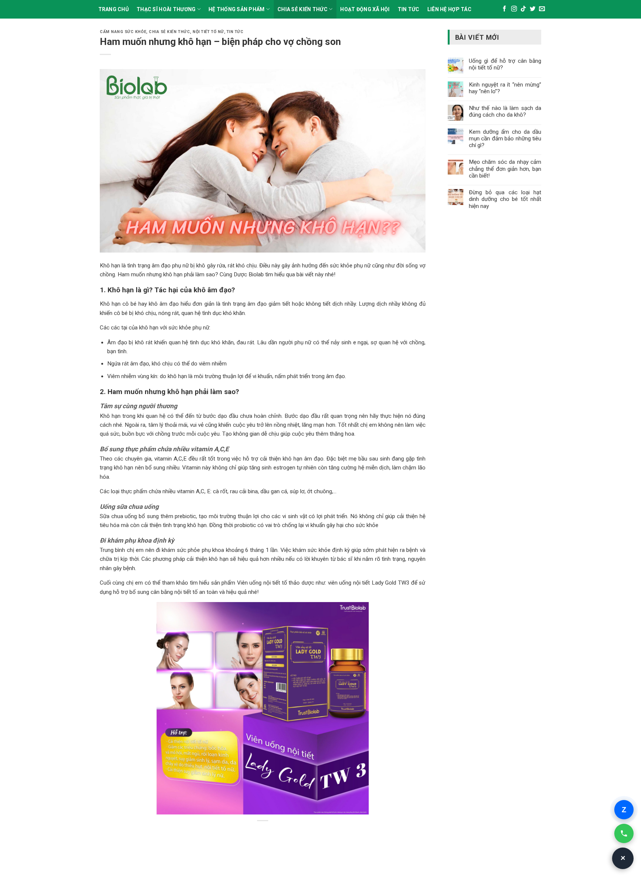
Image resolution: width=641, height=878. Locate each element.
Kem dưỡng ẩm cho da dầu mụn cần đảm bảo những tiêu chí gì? (505, 139)
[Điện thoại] (624, 833)
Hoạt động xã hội (364, 9)
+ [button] (623, 858)
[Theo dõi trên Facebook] (504, 9)
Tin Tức (409, 9)
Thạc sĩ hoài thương (166, 9)
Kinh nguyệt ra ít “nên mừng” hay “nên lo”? (505, 88)
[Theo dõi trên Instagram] (514, 9)
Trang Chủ (113, 9)
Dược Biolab (249, 274)
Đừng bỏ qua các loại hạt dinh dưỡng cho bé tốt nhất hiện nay (505, 199)
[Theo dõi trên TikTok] (523, 9)
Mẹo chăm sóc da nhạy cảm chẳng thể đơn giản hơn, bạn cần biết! (505, 169)
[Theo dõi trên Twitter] (533, 9)
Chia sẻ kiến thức (302, 9)
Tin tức (235, 31)
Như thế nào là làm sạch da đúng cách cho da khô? (505, 111)
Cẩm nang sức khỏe (123, 31)
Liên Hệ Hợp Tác (449, 9)
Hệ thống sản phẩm (236, 9)
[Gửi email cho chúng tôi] (542, 9)
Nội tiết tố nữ (208, 31)
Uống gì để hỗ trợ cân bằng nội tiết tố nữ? (505, 64)
